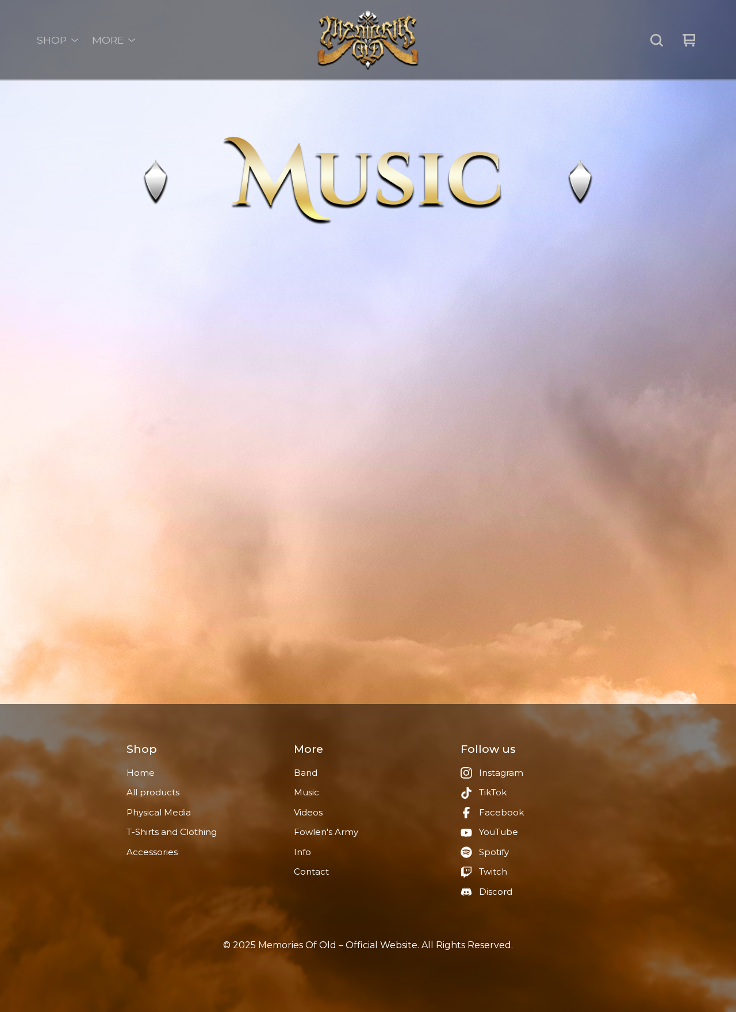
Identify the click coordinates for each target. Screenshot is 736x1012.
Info (302, 851)
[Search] (656, 40)
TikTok (493, 792)
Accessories (152, 851)
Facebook (501, 812)
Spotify (494, 851)
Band (305, 772)
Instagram (501, 772)
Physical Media (158, 812)
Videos (308, 812)
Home (140, 772)
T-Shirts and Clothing (171, 831)
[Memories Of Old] (368, 40)
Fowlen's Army (326, 831)
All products (152, 792)
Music (306, 792)
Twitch (493, 871)
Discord (495, 891)
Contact (311, 871)
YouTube (498, 831)
